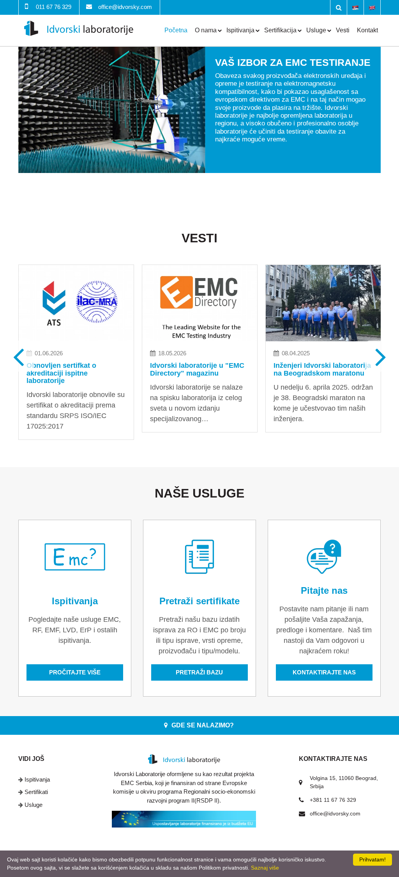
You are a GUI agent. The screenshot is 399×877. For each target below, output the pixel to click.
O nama (206, 30)
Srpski (355, 7)
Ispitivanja (240, 30)
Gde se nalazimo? (202, 725)
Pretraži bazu (199, 672)
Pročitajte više (75, 672)
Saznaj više (265, 868)
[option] (199, 110)
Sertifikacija (280, 30)
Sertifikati (36, 792)
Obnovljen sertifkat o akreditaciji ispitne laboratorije (61, 373)
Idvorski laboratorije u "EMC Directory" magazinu (197, 369)
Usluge (316, 30)
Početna (175, 30)
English (372, 7)
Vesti (343, 30)
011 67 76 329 (53, 7)
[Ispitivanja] (74, 557)
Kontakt (367, 30)
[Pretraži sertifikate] (199, 557)
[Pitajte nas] (324, 557)
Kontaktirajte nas (324, 672)
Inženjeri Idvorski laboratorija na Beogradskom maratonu (322, 369)
